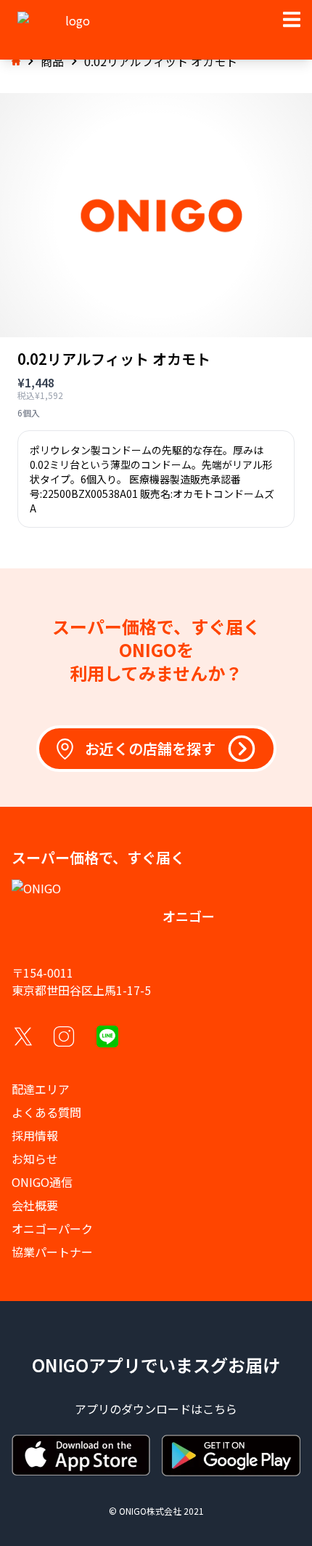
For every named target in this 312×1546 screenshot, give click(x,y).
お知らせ (35, 1158)
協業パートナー (52, 1251)
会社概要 (35, 1205)
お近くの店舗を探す (150, 748)
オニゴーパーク (52, 1228)
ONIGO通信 (42, 1182)
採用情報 (35, 1135)
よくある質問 (46, 1112)
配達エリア (41, 1089)
